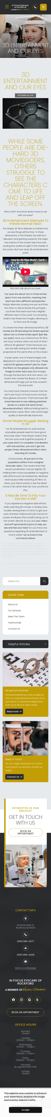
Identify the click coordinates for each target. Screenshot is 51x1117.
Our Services (14, 610)
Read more (12, 711)
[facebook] (13, 1000)
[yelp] (38, 1000)
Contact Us (14, 628)
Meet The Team (16, 616)
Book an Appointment (25, 832)
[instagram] (21, 1000)
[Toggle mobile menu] (7, 6)
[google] (30, 1000)
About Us (13, 604)
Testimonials (14, 622)
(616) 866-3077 (25, 941)
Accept (25, 1109)
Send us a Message (25, 968)
